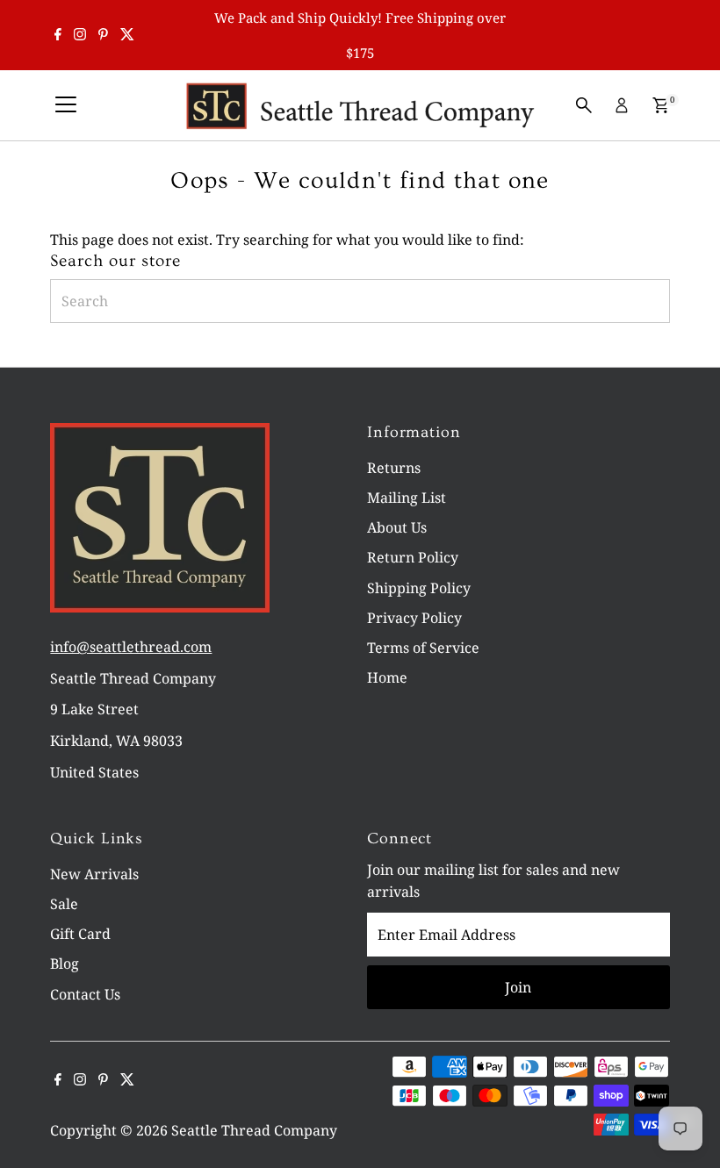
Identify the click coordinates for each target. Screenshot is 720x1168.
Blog (64, 963)
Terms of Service (423, 647)
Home (387, 677)
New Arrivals (94, 874)
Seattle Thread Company (254, 1130)
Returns (394, 467)
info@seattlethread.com (131, 646)
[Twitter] (127, 35)
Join (518, 987)
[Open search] (584, 105)
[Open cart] (661, 105)
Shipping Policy (419, 588)
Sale (64, 904)
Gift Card (80, 933)
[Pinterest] (103, 35)
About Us (397, 527)
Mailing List (406, 497)
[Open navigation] (66, 105)
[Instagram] (79, 35)
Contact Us (85, 994)
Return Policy (412, 557)
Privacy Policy (414, 617)
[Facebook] (58, 35)
